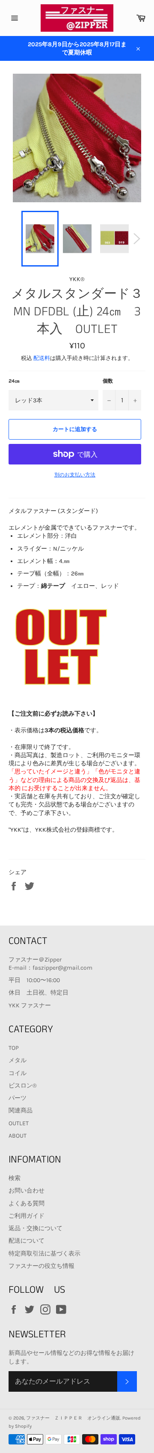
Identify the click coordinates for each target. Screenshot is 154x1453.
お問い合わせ (26, 1190)
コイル (18, 1073)
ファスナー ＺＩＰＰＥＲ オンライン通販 (73, 1418)
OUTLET (19, 1123)
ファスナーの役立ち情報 (41, 1266)
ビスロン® (23, 1085)
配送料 (41, 358)
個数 (108, 381)
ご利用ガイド (26, 1215)
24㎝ (14, 381)
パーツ (18, 1098)
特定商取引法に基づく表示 (44, 1253)
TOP (14, 1048)
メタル (18, 1060)
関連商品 (21, 1110)
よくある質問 (26, 1203)
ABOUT (18, 1135)
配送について (26, 1240)
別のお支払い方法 (74, 475)
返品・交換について (35, 1228)
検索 (15, 1178)
